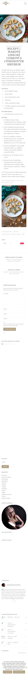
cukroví (15, 231)
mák (23, 234)
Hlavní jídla (5, 479)
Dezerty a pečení (11, 46)
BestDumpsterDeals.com (22, 652)
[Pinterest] (15, 536)
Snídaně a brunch (6, 494)
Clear (4, 333)
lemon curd (5, 234)
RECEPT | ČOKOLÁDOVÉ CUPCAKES (11, 631)
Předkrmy (4, 488)
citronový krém (7, 231)
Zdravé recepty (6, 498)
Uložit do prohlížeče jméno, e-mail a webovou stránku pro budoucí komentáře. (13, 324)
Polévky (4, 487)
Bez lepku (4, 475)
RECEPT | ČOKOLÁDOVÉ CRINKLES (11, 624)
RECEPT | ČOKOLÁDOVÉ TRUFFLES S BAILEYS (14, 260)
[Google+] (9, 536)
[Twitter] (6, 536)
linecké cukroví (15, 234)
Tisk (4, 243)
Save (23, 243)
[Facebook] (3, 536)
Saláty (3, 492)
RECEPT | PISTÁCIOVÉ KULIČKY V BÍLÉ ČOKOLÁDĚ (14, 272)
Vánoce (19, 46)
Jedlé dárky (5, 481)
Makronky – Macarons (14, 617)
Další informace (19, 672)
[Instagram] (12, 536)
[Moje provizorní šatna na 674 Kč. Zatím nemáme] (14, 601)
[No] (26, 667)
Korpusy (4, 483)
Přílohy (4, 490)
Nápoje (4, 485)
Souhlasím (8, 672)
